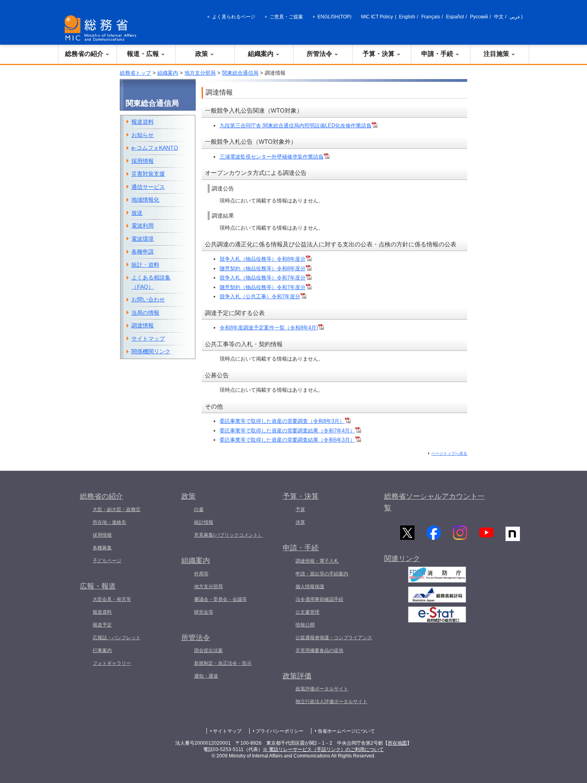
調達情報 (142, 325)
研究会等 (203, 612)
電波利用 (142, 225)
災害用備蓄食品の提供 (319, 650)
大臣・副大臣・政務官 (117, 509)
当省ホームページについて (346, 731)
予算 (300, 509)
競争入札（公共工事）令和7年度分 (260, 296)
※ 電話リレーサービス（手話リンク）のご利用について (323, 749)
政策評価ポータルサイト (321, 689)
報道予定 (102, 625)
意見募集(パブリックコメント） (228, 535)
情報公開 (305, 625)
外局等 (201, 574)
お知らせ (142, 135)
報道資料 (142, 122)
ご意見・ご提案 (286, 17)
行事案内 (102, 650)
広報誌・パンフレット (117, 637)
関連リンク (402, 559)
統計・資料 (145, 265)
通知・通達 (206, 676)
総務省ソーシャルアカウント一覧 (434, 502)
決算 (300, 522)
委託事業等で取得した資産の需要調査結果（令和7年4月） (287, 431)
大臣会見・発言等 (112, 599)
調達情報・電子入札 (317, 561)
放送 (137, 213)
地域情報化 (145, 199)
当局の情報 (145, 312)
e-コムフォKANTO (154, 148)
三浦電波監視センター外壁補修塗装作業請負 (271, 157)
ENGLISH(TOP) (334, 17)
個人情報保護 (309, 586)
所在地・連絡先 (109, 522)
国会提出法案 (208, 650)
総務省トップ (135, 73)
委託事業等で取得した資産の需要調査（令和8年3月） (282, 421)
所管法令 (319, 53)
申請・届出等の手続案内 (321, 574)
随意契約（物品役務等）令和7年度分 (262, 287)
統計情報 (203, 522)
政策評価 (297, 676)
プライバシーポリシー (279, 731)
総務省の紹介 (84, 53)
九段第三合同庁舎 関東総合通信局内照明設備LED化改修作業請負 (295, 126)
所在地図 (397, 743)
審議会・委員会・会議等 (220, 599)
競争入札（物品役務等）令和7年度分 (262, 278)
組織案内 (261, 53)
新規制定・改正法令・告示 (223, 663)
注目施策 (496, 53)
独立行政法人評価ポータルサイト (331, 701)
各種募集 (102, 548)
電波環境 (142, 239)
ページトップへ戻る (449, 453)
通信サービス (148, 187)
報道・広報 (143, 53)
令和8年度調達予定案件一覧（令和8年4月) (269, 328)
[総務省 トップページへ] (102, 28)
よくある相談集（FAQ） (151, 282)
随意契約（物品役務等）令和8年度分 (262, 269)
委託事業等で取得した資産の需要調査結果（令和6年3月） (287, 440)
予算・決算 (379, 53)
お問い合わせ (148, 299)
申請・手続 (437, 53)
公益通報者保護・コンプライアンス (333, 637)
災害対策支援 (148, 173)
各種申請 (142, 251)
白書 (199, 509)
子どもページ (107, 560)
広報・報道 (98, 586)
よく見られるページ (233, 17)
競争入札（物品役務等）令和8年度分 (262, 259)
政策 (201, 53)
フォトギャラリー (112, 663)
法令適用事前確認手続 (319, 599)
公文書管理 (307, 612)
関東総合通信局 (240, 73)
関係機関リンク (151, 351)
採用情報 (142, 161)
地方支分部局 (200, 73)
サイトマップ (148, 338)
